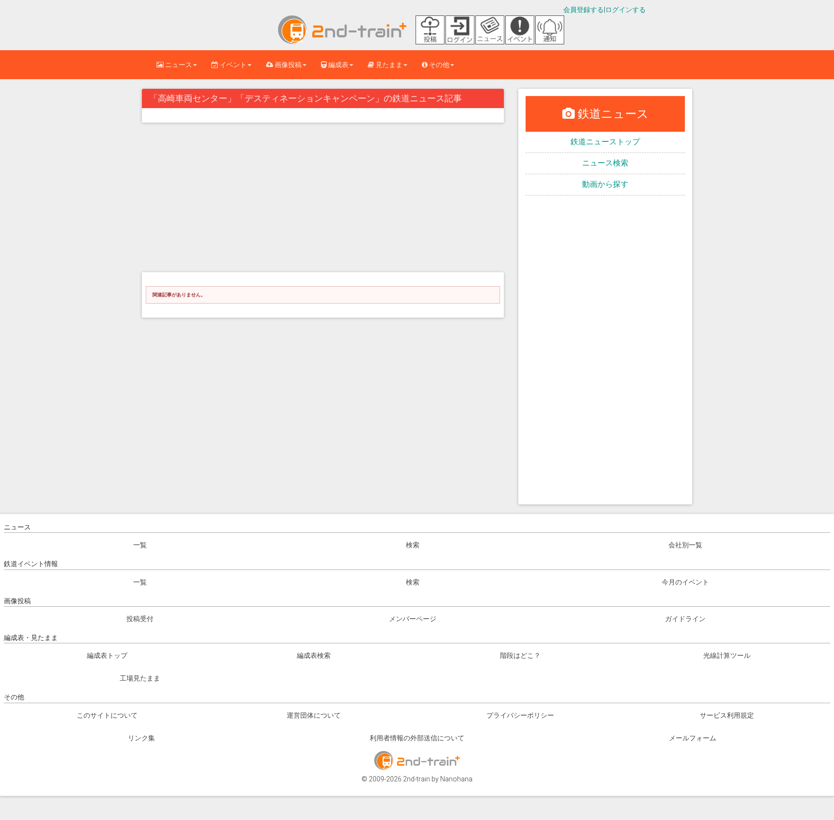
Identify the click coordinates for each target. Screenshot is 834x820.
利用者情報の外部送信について (417, 738)
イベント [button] (232, 65)
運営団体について (314, 715)
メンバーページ (412, 619)
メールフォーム (692, 738)
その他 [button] (438, 65)
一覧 (140, 545)
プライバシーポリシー (520, 715)
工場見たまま (140, 678)
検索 (412, 545)
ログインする (625, 10)
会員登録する (583, 10)
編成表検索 (314, 655)
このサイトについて (107, 715)
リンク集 (141, 738)
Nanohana (456, 779)
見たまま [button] (388, 65)
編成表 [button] (337, 65)
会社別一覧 (685, 545)
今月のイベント (685, 582)
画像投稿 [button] (287, 65)
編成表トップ (107, 655)
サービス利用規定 (727, 715)
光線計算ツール (727, 655)
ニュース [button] (178, 65)
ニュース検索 (605, 162)
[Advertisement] (323, 199)
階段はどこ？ (520, 655)
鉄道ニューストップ (605, 141)
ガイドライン (685, 619)
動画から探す (605, 184)
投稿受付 (139, 619)
